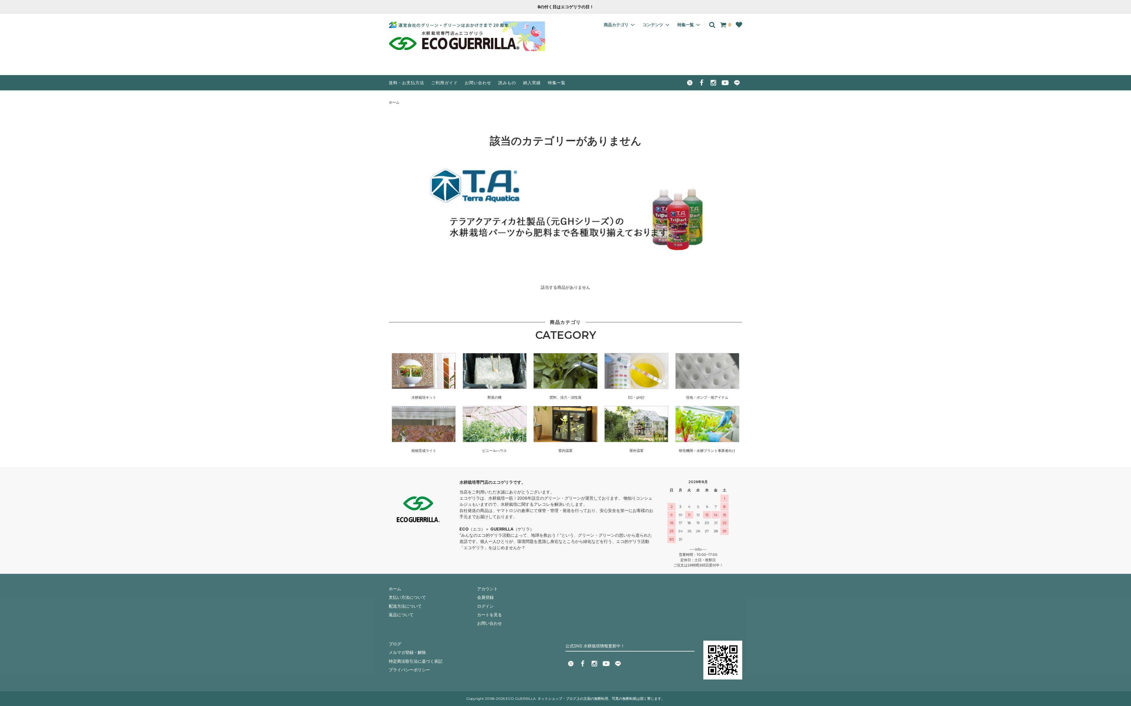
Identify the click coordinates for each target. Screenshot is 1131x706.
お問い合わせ (478, 82)
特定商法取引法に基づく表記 (415, 661)
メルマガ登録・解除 (407, 652)
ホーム (394, 102)
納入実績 (532, 82)
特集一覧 (557, 82)
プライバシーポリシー (409, 669)
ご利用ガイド (444, 82)
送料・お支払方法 (406, 82)
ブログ (395, 643)
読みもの (507, 82)
